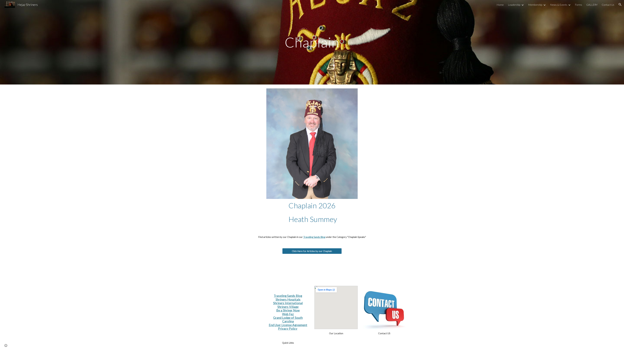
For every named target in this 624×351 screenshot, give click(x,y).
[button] (620, 4)
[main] (312, 42)
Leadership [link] (514, 4)
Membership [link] (535, 4)
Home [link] (500, 4)
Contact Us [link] (608, 4)
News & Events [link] (558, 4)
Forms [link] (578, 4)
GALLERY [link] (592, 4)
